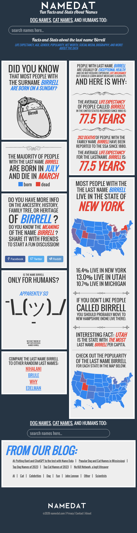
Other (87, 476)
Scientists (101, 476)
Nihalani (33, 368)
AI (14, 476)
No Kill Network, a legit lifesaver (91, 467)
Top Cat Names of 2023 (56, 467)
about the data (68, 48)
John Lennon (72, 476)
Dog (49, 476)
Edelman (33, 388)
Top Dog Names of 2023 (25, 467)
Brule (33, 375)
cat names (63, 20)
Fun (58, 476)
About (88, 513)
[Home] (67, 507)
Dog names (40, 20)
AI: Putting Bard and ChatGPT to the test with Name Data (43, 461)
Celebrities (35, 476)
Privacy (70, 513)
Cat (22, 476)
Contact (79, 513)
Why (33, 381)
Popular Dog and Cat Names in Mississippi (102, 461)
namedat (55, 513)
